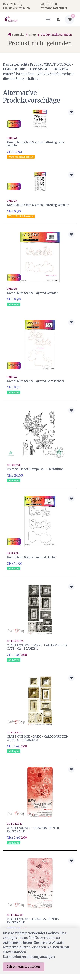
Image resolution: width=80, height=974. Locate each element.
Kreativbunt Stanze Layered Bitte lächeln (35, 381)
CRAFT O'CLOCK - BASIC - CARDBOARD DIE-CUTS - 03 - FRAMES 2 (37, 738)
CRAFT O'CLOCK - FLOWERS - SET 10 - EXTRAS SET (34, 829)
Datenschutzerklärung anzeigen (29, 957)
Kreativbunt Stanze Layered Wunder (32, 293)
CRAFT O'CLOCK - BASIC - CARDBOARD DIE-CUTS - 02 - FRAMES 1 (37, 647)
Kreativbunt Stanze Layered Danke (31, 557)
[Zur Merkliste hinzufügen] (71, 112)
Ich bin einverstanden (23, 966)
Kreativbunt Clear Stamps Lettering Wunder (38, 205)
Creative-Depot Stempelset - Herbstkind (35, 469)
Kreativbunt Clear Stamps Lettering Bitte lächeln (35, 144)
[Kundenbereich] (58, 19)
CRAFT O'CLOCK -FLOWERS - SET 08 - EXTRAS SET (34, 920)
